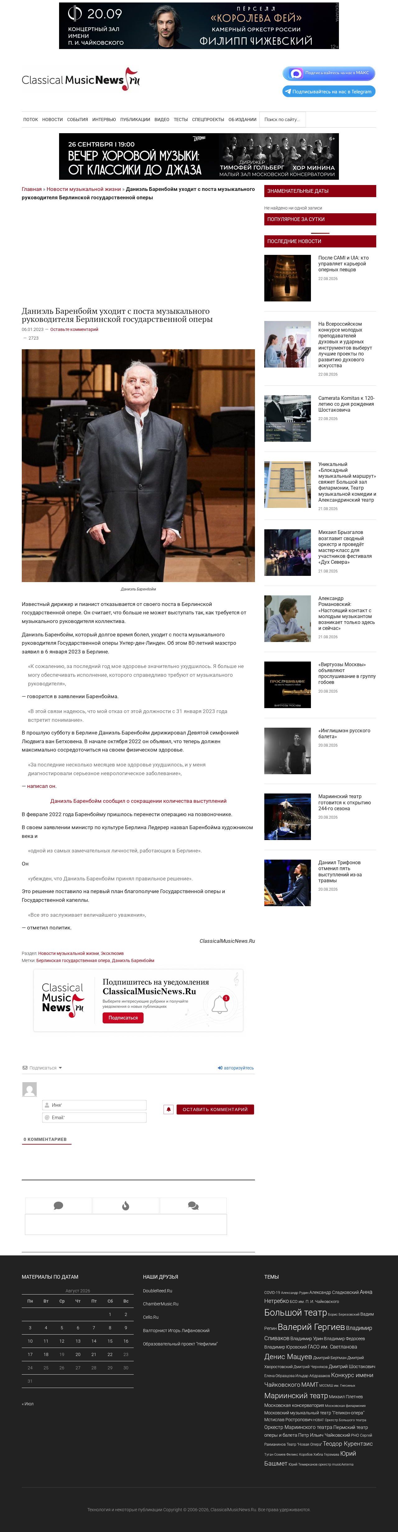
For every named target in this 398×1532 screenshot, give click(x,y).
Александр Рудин (294, 1293)
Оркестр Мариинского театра (298, 1427)
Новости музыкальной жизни (84, 189)
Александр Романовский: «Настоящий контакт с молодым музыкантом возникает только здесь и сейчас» (346, 613)
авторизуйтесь (238, 1067)
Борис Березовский (343, 1314)
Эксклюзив (112, 953)
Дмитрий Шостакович (352, 1366)
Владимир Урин (306, 1338)
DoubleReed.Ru (157, 1290)
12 (61, 1341)
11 (46, 1341)
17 (30, 1354)
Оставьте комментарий (74, 329)
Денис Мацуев (288, 1357)
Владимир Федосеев (344, 1338)
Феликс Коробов (299, 1455)
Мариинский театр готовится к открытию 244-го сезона (344, 802)
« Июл (28, 1403)
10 (30, 1341)
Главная (32, 189)
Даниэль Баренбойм (133, 960)
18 (46, 1354)
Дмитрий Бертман (329, 1357)
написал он (41, 786)
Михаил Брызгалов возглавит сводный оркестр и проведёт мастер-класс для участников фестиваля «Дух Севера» (345, 547)
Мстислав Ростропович (288, 1419)
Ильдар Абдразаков (312, 1376)
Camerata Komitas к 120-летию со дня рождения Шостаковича (346, 404)
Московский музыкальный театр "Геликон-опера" (314, 1412)
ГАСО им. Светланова (332, 1347)
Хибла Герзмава (326, 1454)
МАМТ (309, 1384)
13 (78, 1341)
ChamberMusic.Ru (160, 1303)
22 (110, 1354)
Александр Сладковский (334, 1292)
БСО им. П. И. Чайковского (314, 1301)
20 (78, 1354)
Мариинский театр (296, 1395)
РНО (355, 1435)
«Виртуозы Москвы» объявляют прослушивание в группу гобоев (347, 673)
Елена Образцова (279, 1376)
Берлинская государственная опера (73, 960)
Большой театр (295, 1312)
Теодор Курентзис (348, 1443)
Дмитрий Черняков (311, 1367)
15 (110, 1341)
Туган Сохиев (274, 1454)
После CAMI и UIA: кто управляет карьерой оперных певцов (343, 264)
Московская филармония (345, 1406)
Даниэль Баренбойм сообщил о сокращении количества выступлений (138, 801)
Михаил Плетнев (346, 1396)
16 (125, 1341)
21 (93, 1354)
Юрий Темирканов (303, 1464)
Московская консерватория (294, 1405)
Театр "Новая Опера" (304, 1444)
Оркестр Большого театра (345, 1420)
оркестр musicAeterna (336, 1464)
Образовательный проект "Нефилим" (180, 1343)
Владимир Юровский (285, 1346)
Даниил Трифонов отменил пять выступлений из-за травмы (340, 871)
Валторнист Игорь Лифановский (176, 1330)
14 (93, 1341)
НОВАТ (318, 1420)
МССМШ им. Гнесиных (337, 1385)
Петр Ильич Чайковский (324, 1435)
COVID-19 (272, 1292)
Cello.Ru (151, 1317)
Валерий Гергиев (311, 1327)
